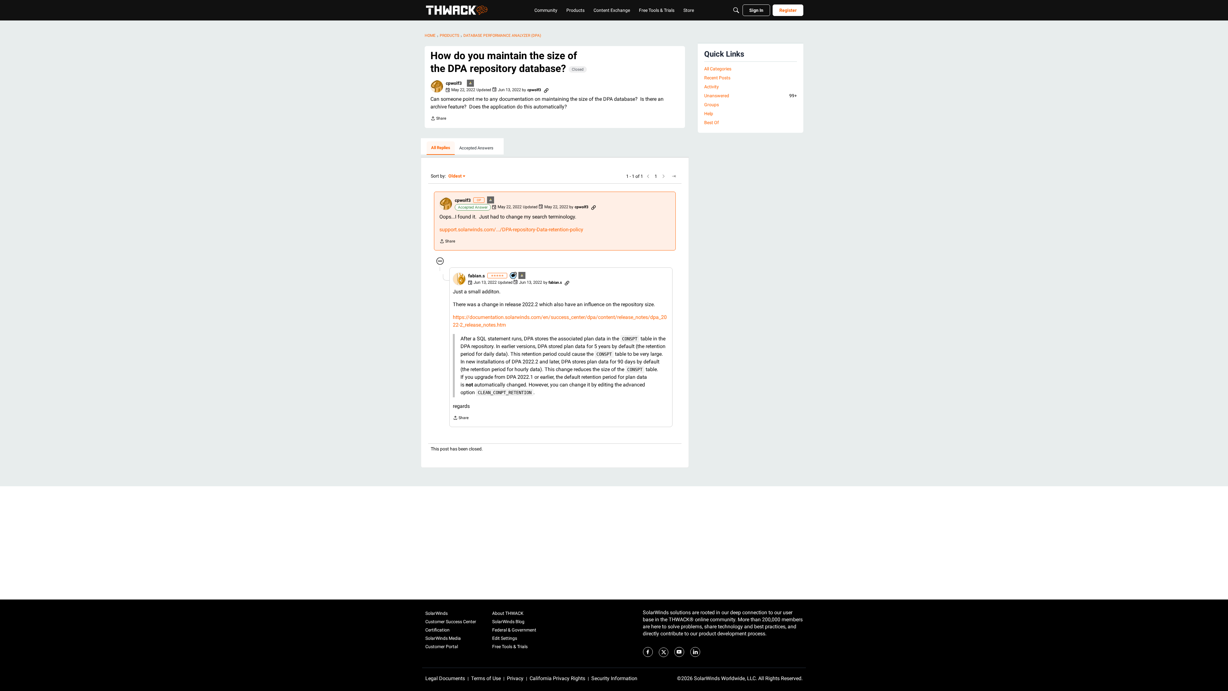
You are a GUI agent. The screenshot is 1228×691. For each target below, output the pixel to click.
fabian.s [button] (476, 275)
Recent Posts (717, 77)
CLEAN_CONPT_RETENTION (504, 392)
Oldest (455, 176)
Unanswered (750, 95)
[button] (436, 86)
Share (438, 119)
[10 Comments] (513, 276)
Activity (711, 86)
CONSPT (629, 338)
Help (708, 113)
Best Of (711, 122)
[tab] (441, 148)
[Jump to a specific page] (674, 176)
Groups (711, 104)
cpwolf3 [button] (454, 83)
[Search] (736, 10)
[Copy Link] (546, 90)
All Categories (717, 68)
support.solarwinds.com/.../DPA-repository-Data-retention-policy (511, 229)
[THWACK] (457, 10)
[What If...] (471, 84)
